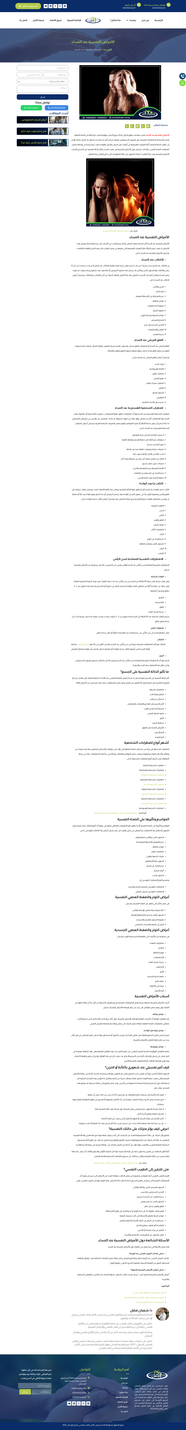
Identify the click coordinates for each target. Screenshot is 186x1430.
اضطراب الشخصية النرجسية (153, 794)
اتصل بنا (23, 20)
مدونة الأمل (38, 20)
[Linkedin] (50, 6)
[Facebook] (65, 6)
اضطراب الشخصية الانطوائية (152, 775)
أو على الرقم (130, 5)
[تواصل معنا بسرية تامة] (169, 5)
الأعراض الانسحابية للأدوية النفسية (150, 1302)
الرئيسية (159, 20)
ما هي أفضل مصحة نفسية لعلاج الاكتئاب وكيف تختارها (115, 1163)
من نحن (145, 20)
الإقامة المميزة (74, 20)
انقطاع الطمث (83, 644)
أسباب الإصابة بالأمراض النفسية (116, 231)
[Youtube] (46, 6)
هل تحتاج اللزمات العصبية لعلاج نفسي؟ (148, 1293)
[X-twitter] (55, 6)
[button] (148, 126)
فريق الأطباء (56, 20)
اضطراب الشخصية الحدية (154, 784)
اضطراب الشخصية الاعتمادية (152, 803)
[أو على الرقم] (139, 5)
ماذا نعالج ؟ (115, 20)
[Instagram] (60, 6)
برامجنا (133, 20)
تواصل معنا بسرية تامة (154, 5)
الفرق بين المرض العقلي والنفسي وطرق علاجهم (144, 1297)
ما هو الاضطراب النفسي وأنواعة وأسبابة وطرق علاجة (115, 813)
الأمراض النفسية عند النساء (87, 49)
